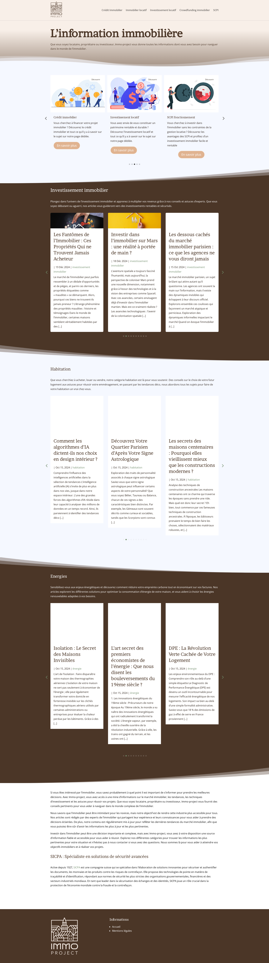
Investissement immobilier (79, 190)
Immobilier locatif (136, 10)
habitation (79, 467)
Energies (58, 576)
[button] (45, 118)
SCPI (216, 10)
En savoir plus (67, 150)
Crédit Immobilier (112, 10)
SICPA (76, 867)
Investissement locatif (163, 10)
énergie (77, 668)
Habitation (60, 369)
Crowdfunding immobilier (194, 10)
